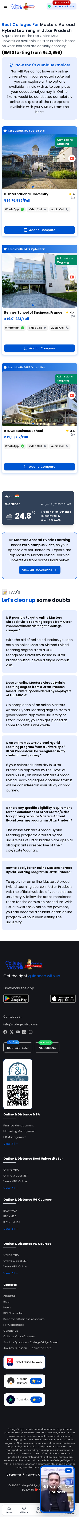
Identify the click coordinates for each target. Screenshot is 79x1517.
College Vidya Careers (19, 1336)
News (7, 1307)
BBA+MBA (9, 1216)
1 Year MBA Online (15, 1181)
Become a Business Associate (24, 1319)
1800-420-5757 (18, 1048)
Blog (6, 1302)
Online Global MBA (15, 1176)
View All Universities (37, 570)
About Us (9, 1296)
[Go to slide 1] (33, 187)
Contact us (10, 1331)
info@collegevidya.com (20, 1024)
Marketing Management (19, 1131)
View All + (10, 1144)
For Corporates (13, 1325)
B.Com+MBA (11, 1222)
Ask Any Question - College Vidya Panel (30, 1342)
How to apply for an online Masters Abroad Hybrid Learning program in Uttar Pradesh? (39, 870)
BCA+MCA (10, 1211)
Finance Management (18, 1125)
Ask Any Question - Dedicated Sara (27, 1348)
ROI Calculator (13, 1313)
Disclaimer (14, 1475)
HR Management (14, 1137)
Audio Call (57, 209)
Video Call (35, 209)
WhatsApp (12, 209)
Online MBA (11, 1170)
